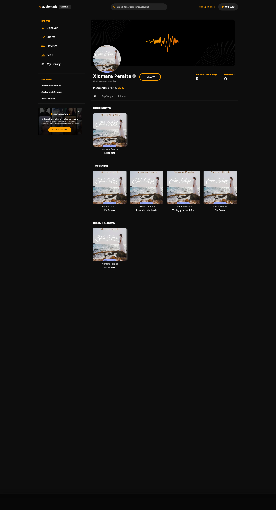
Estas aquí (109, 152)
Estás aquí (109, 210)
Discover (52, 28)
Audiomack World (51, 85)
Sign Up (203, 7)
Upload (230, 6)
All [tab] (94, 96)
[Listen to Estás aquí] (109, 187)
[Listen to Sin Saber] (220, 187)
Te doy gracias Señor (183, 210)
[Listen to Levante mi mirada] (146, 187)
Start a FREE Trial (59, 129)
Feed (50, 55)
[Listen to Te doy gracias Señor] (183, 187)
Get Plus (65, 6)
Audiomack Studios (51, 92)
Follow (150, 76)
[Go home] (47, 7)
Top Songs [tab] (107, 96)
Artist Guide (48, 98)
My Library (53, 64)
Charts (51, 37)
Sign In (211, 7)
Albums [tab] (122, 96)
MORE (121, 87)
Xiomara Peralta (110, 149)
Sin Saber (220, 210)
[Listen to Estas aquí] (109, 130)
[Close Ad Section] (78, 111)
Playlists (52, 46)
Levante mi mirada (146, 210)
